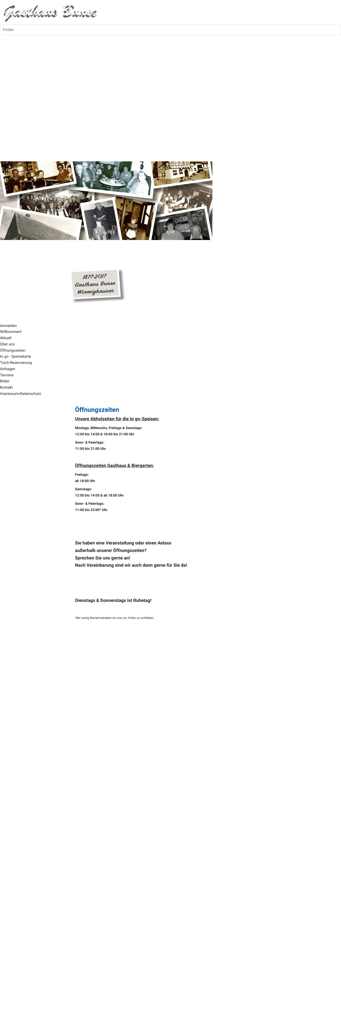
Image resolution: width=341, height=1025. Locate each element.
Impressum (9, 393)
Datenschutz (30, 393)
